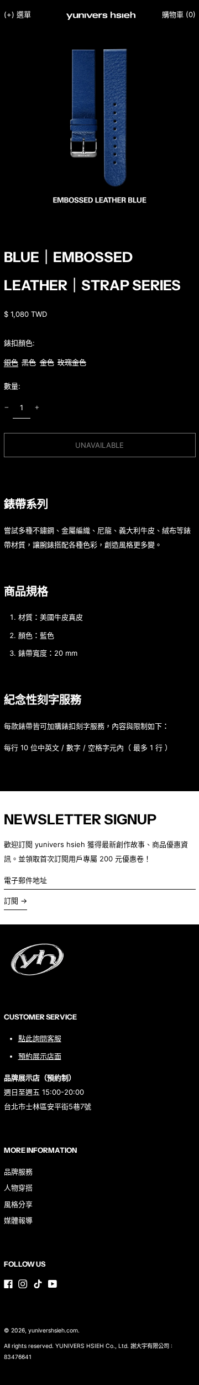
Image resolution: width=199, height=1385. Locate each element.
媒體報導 (18, 1220)
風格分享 (18, 1204)
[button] (179, 14)
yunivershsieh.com (53, 1330)
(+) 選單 (17, 14)
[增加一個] (36, 407)
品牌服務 (18, 1171)
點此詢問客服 (39, 1038)
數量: (12, 385)
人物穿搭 (18, 1187)
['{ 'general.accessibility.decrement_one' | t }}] (6, 407)
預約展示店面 (39, 1056)
